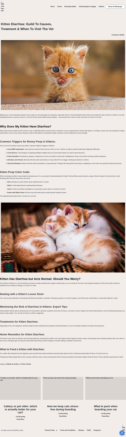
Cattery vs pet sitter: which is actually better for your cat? (20, 409)
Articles (101, 6)
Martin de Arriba (12, 364)
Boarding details (70, 6)
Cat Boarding (20, 416)
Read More (20, 419)
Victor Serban (26, 364)
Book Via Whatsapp (115, 6)
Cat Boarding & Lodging (87, 6)
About (59, 6)
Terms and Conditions (68, 430)
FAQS (89, 430)
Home (52, 6)
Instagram (97, 430)
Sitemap (81, 430)
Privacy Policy (50, 430)
